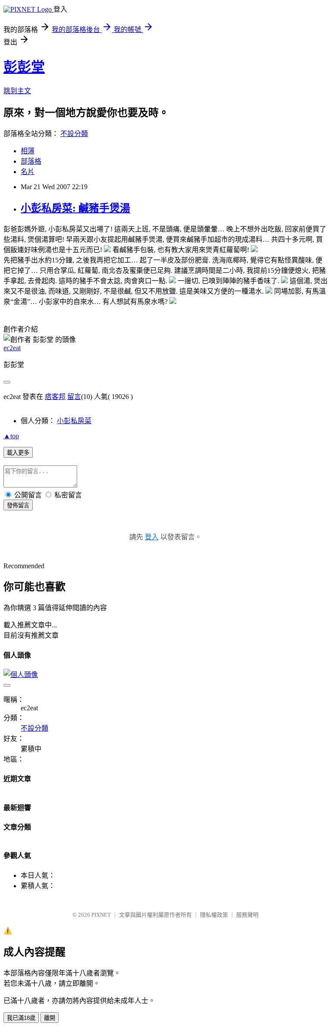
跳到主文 (17, 91)
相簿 (27, 151)
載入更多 (18, 452)
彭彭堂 (24, 67)
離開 (49, 1018)
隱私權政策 (214, 915)
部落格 (31, 161)
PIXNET (101, 915)
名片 (27, 171)
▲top (11, 436)
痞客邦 (55, 396)
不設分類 (74, 133)
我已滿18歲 (21, 1018)
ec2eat (12, 347)
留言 (74, 396)
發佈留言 (18, 505)
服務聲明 (247, 915)
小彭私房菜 (74, 420)
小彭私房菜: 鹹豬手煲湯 (75, 208)
